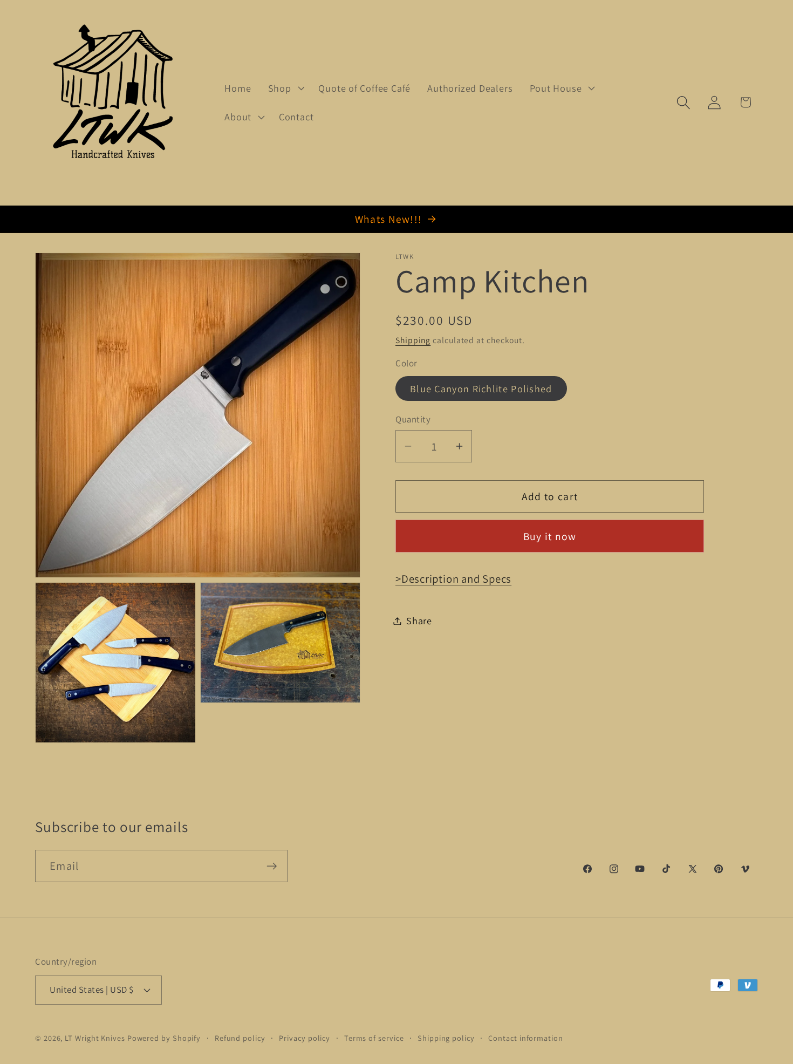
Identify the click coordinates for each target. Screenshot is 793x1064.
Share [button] (419, 620)
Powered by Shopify (164, 1038)
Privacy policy (304, 1038)
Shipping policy (446, 1038)
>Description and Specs (453, 578)
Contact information (525, 1038)
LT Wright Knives (95, 1038)
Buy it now (550, 536)
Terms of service (374, 1038)
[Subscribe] (271, 866)
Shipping (412, 339)
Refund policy (240, 1038)
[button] (284, 88)
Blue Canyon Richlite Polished (481, 388)
